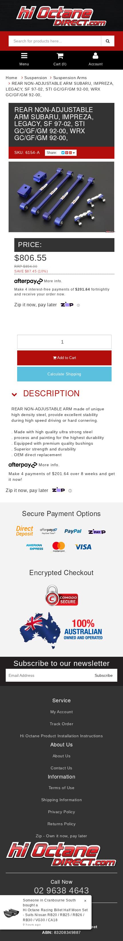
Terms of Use (62, 787)
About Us (61, 756)
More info (52, 281)
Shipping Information (61, 799)
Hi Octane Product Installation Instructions (61, 736)
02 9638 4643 (61, 890)
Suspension (35, 77)
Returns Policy (61, 824)
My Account (61, 711)
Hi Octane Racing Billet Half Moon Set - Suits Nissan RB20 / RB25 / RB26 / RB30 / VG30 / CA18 (55, 915)
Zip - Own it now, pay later (61, 836)
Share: (52, 153)
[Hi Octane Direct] (61, 15)
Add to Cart (66, 358)
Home (11, 77)
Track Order (61, 724)
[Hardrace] (110, 231)
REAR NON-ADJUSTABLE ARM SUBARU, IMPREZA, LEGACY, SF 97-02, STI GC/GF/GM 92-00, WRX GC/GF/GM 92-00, (60, 89)
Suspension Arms (70, 77)
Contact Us (61, 768)
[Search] (107, 41)
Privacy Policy (61, 811)
